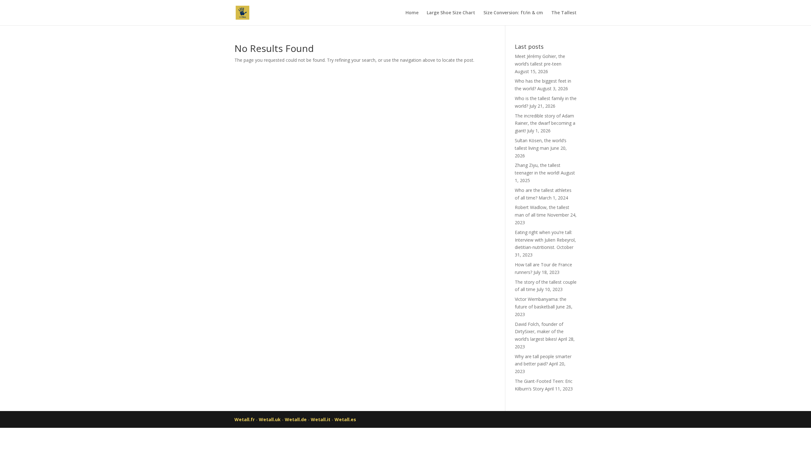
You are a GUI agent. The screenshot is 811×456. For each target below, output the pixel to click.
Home (412, 13)
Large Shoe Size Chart (451, 13)
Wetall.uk (270, 419)
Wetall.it (320, 419)
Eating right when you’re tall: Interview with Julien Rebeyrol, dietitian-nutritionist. (545, 239)
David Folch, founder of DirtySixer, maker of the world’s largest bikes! (539, 331)
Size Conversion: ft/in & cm (513, 13)
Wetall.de (296, 419)
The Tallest (564, 13)
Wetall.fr (244, 419)
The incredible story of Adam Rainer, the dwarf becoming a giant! (545, 123)
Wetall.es (345, 419)
